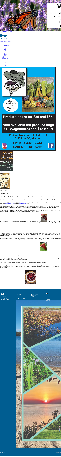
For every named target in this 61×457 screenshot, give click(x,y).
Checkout (10, 31)
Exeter (5, 49)
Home (1, 31)
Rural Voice (48, 300)
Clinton (5, 51)
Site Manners (2, 452)
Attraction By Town (34, 294)
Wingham (5, 54)
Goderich (5, 46)
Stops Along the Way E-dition (8, 63)
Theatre (3, 57)
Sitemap (6, 31)
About (4, 64)
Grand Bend (5, 48)
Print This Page (2, 171)
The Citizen (48, 299)
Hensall (5, 50)
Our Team (5, 65)
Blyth (4, 53)
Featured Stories (4, 43)
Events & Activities (5, 58)
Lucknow (5, 55)
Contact (3, 31)
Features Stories (34, 293)
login (8, 31)
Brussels (5, 52)
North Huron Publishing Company (5, 41)
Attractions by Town (7, 45)
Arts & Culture (4, 56)
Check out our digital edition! (20, 298)
